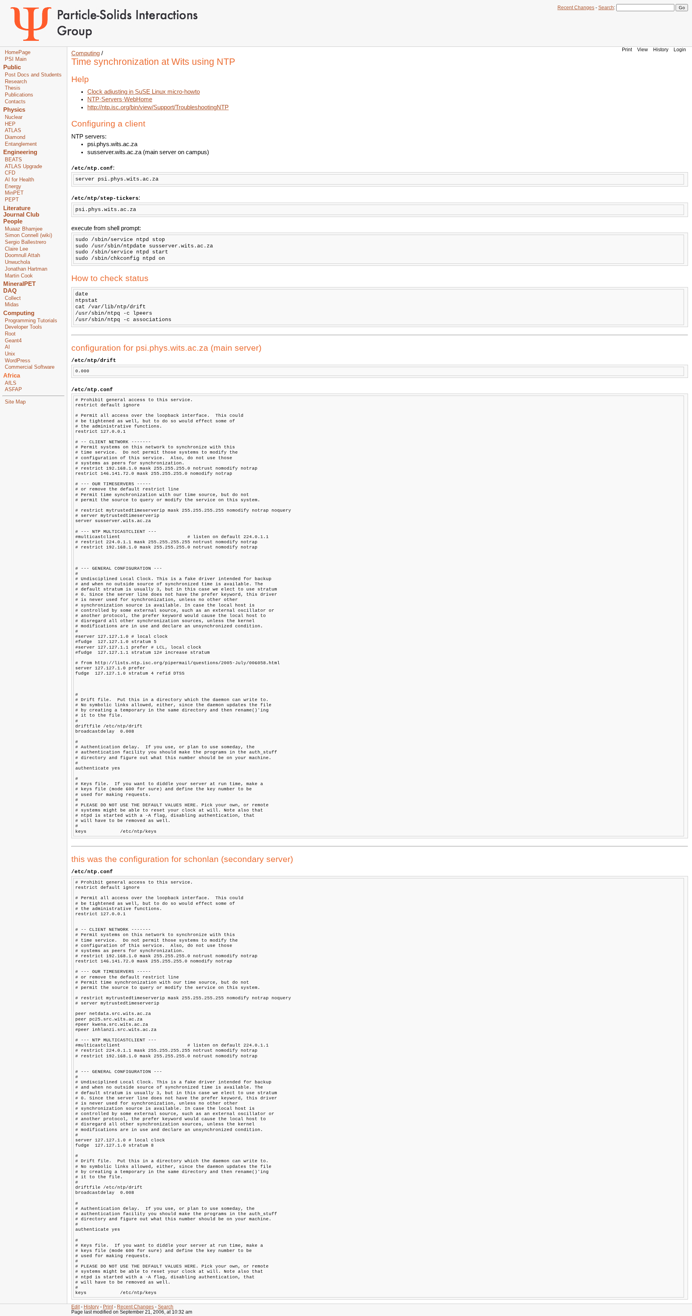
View (642, 49)
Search (606, 7)
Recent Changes (575, 7)
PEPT (12, 200)
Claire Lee (16, 249)
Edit (75, 1306)
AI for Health (19, 180)
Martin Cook (19, 276)
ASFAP (13, 389)
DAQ (10, 290)
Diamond (15, 137)
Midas (12, 304)
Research (16, 81)
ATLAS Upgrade (23, 166)
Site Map (15, 402)
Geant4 (13, 341)
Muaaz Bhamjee (23, 229)
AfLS (10, 383)
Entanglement (21, 144)
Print (627, 49)
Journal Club (21, 214)
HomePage (17, 52)
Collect (13, 298)
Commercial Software (29, 367)
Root (10, 334)
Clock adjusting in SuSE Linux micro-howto (143, 91)
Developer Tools (23, 327)
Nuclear (13, 117)
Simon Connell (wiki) (28, 235)
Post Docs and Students (33, 75)
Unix (10, 354)
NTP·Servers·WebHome (119, 99)
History (660, 49)
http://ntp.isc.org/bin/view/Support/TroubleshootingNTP (158, 107)
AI (7, 347)
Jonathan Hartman (26, 269)
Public (12, 67)
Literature (16, 208)
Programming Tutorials (31, 320)
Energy (13, 186)
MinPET (14, 193)
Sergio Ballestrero (25, 242)
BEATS (13, 160)
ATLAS (13, 130)
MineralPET (19, 284)
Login (680, 49)
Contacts (15, 101)
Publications (19, 95)
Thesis (12, 88)
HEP (10, 124)
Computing (18, 313)
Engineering (20, 152)
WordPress (17, 361)
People (12, 221)
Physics (14, 109)
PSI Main (15, 59)
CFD (10, 173)
